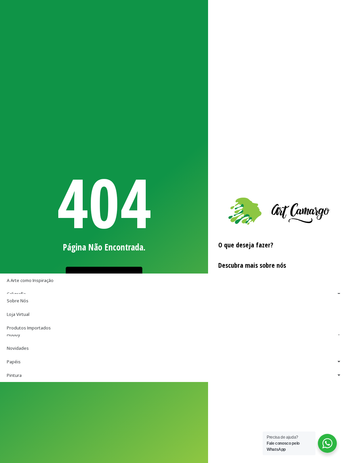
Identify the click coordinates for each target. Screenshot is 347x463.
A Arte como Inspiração (30, 280)
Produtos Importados (29, 328)
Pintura (14, 375)
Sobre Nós (17, 301)
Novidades (18, 348)
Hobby (13, 334)
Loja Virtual (18, 314)
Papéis (14, 362)
